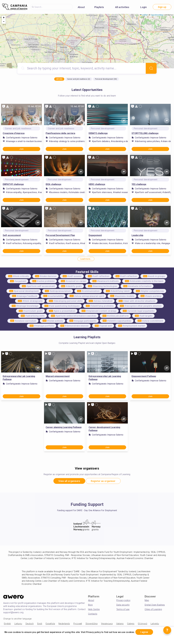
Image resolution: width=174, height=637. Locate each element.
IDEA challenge (53, 184)
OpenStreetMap (157, 15)
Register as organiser (103, 481)
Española (50, 623)
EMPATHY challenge (13, 184)
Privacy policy (123, 600)
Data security (123, 605)
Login (143, 7)
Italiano (120, 623)
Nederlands (64, 623)
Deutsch (30, 623)
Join (21, 149)
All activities (122, 7)
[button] (4, 18)
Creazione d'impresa (13, 133)
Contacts (92, 614)
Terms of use (123, 609)
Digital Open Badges (155, 605)
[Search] (151, 68)
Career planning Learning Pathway (64, 427)
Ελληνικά (142, 623)
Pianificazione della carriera (60, 133)
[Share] (38, 120)
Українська (107, 623)
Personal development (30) (106, 79)
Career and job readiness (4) (78, 79)
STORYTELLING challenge (145, 133)
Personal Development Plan (60, 235)
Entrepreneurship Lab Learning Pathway (19, 378)
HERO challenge (97, 184)
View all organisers (69, 481)
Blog (90, 605)
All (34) (59, 79)
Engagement (95, 235)
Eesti (39, 623)
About (81, 7)
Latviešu (155, 623)
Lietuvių (18, 623)
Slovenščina (91, 623)
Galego (130, 623)
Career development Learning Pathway (104, 429)
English (7, 623)
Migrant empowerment (58, 376)
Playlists (99, 7)
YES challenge (139, 184)
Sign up (162, 7)
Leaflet (144, 15)
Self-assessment (12, 235)
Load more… (85, 259)
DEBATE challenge (98, 133)
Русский (77, 623)
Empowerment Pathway (144, 376)
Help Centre (94, 609)
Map (147, 600)
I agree (144, 632)
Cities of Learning (153, 609)
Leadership (137, 235)
